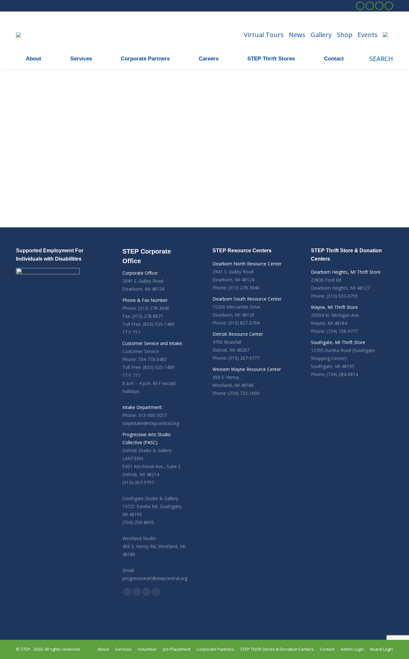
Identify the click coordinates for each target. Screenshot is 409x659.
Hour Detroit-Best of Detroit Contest (46, 168)
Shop (344, 35)
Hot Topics (26, 181)
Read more (27, 221)
